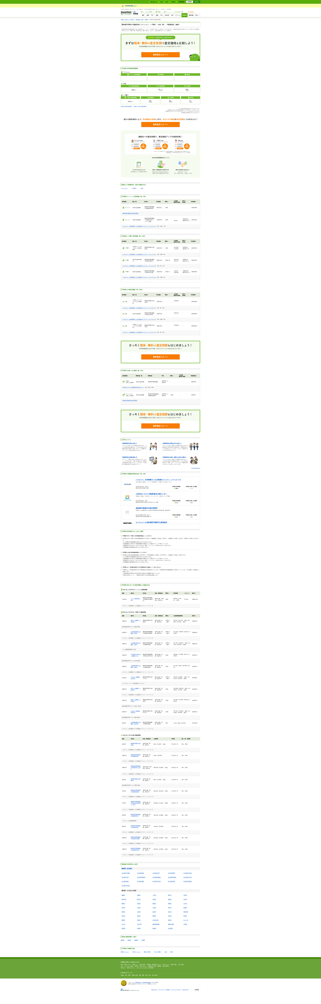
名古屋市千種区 (126, 873)
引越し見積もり (165, 966)
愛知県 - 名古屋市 (127, 868)
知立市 (170, 911)
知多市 (154, 911)
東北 (126, 975)
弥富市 (170, 920)
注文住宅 (167, 15)
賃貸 (143, 15)
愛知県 (146, 19)
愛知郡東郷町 (156, 924)
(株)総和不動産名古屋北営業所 (130, 213)
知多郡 (139, 928)
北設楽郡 (170, 928)
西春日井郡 (171, 924)
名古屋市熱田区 (172, 877)
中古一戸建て (157, 952)
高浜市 (123, 916)
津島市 (154, 899)
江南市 (139, 907)
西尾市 (154, 903)
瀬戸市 (170, 895)
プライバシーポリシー (176, 989)
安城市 (139, 903)
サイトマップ (162, 989)
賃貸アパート (135, 964)
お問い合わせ (185, 989)
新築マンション (125, 952)
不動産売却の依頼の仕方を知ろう (172, 443)
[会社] (167, 2)
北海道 (122, 975)
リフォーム (178, 15)
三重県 (143, 940)
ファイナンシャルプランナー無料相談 (144, 967)
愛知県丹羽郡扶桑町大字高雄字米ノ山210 (136, 767)
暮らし (197, 15)
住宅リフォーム (143, 966)
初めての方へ (154, 989)
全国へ (134, 11)
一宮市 (154, 895)
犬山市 (185, 903)
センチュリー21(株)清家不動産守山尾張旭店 (151, 522)
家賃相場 (149, 964)
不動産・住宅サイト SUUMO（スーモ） (131, 962)
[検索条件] (173, 2)
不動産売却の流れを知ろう (129, 443)
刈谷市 (185, 899)
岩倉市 (139, 916)
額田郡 (154, 928)
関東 (129, 975)
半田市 (185, 895)
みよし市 (185, 920)
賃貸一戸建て (143, 964)
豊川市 (139, 899)
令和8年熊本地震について (131, 5)
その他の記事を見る (195, 468)
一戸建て (134, 188)
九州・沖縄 (154, 975)
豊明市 (154, 916)
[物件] (162, 2)
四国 (146, 975)
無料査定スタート (160, 55)
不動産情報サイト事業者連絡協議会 (143, 982)
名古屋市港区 (125, 881)
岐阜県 (129, 940)
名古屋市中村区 (187, 873)
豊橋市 (123, 895)
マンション (125, 188)
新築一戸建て (147, 952)
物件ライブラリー (131, 967)
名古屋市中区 (125, 877)
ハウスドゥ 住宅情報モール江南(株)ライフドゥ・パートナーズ (139, 226)
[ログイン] (196, 2)
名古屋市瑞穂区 (157, 877)
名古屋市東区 (140, 873)
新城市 (185, 907)
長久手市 (139, 924)
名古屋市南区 (140, 881)
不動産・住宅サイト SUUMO (127, 19)
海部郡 (123, 928)
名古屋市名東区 (187, 881)
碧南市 (170, 899)
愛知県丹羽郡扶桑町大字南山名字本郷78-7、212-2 (136, 803)
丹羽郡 (185, 924)
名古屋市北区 (156, 873)
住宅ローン (123, 967)
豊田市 (123, 903)
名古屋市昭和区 (141, 877)
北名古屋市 (155, 920)
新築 (148, 15)
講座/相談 (191, 15)
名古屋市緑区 (171, 881)
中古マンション (136, 952)
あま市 (123, 924)
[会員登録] (189, 2)
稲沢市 (170, 907)
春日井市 (124, 899)
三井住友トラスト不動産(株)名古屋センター (133, 387)
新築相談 (159, 966)
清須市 (139, 920)
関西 (143, 975)
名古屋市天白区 (126, 885)
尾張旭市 (185, 911)
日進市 (170, 916)
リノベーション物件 (128, 966)
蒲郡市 (170, 903)
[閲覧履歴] (182, 2)
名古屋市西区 (171, 873)
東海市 (123, 911)
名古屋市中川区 (187, 877)
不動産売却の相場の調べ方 (129, 457)
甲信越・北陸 (135, 975)
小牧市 (154, 907)
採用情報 (197, 989)
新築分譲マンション (156, 964)
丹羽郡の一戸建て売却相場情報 (139, 106)
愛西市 (123, 920)
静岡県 (136, 940)
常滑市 (123, 907)
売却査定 (184, 15)
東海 (140, 975)
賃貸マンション (127, 964)
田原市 (185, 916)
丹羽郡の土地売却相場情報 (126, 106)
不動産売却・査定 (139, 19)
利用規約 (168, 989)
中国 (150, 975)
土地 (172, 15)
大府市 (139, 911)
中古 (152, 15)
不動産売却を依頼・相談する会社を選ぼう (174, 457)
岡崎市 (139, 895)
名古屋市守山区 (157, 881)
